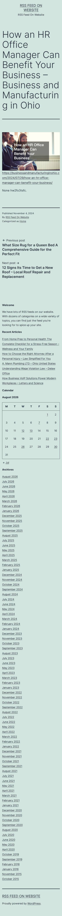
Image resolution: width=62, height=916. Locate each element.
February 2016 (11, 864)
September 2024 (12, 589)
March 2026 (9, 501)
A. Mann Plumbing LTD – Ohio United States (29, 363)
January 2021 (10, 805)
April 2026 (8, 496)
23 (55, 438)
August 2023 (10, 653)
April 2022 (8, 731)
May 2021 (8, 785)
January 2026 (10, 510)
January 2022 (10, 746)
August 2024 (10, 594)
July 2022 (8, 717)
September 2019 (12, 859)
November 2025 (12, 520)
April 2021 (8, 790)
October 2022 (10, 702)
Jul (7, 462)
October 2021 (10, 761)
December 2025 (12, 515)
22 (47, 438)
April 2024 (8, 613)
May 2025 (8, 550)
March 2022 (9, 736)
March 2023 (9, 677)
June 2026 (8, 486)
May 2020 (8, 844)
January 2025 (10, 569)
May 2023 (8, 667)
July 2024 (8, 599)
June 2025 (8, 545)
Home (23, 221)
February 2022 (11, 741)
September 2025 (12, 530)
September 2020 (12, 824)
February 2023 (11, 682)
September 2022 (12, 707)
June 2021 (8, 780)
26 (23, 446)
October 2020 (10, 820)
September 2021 (12, 766)
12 (23, 430)
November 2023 (12, 638)
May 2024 (8, 609)
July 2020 (8, 834)
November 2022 (12, 697)
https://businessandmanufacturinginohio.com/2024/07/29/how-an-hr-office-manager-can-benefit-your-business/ (30, 177)
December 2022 (12, 692)
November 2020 (12, 815)
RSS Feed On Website (17, 217)
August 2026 (10, 476)
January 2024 (10, 628)
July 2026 (8, 481)
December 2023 (12, 633)
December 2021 (11, 751)
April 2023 (8, 672)
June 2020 (8, 839)
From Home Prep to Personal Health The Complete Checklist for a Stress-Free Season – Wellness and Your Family (30, 344)
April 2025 (8, 555)
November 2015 (12, 874)
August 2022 (10, 712)
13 (31, 430)
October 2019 (10, 854)
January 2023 (10, 687)
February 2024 (11, 623)
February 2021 (11, 800)
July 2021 (8, 775)
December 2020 (12, 810)
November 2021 (12, 756)
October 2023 (10, 643)
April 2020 (8, 849)
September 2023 (12, 648)
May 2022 (8, 726)
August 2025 (10, 535)
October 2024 (10, 584)
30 (55, 446)
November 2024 (12, 579)
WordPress (34, 903)
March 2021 (9, 795)
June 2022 (8, 721)
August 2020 (10, 829)
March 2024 (9, 618)
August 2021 (9, 770)
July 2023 (8, 658)
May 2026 (8, 491)
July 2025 (8, 540)
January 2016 (10, 869)
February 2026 (11, 506)
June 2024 (8, 604)
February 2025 (11, 564)
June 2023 (8, 663)
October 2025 (10, 525)
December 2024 (12, 574)
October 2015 (10, 878)
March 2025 (9, 559)
